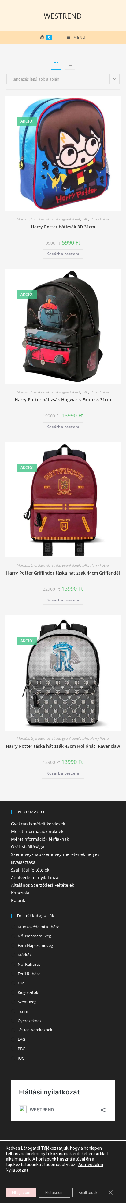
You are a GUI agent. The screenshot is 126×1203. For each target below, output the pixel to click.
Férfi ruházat (30, 973)
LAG (85, 219)
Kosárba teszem (63, 253)
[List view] (70, 64)
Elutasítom (54, 1192)
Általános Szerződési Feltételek (42, 885)
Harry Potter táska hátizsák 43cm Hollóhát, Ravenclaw (63, 746)
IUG (21, 1058)
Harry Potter (99, 219)
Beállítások (88, 1192)
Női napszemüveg (34, 936)
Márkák (23, 219)
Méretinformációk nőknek (37, 831)
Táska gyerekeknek (66, 219)
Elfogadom (21, 1192)
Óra (21, 983)
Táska (23, 1011)
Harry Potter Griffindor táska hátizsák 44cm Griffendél (63, 573)
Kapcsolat (21, 893)
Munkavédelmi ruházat (39, 926)
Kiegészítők (28, 992)
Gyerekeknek (40, 219)
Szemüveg (27, 1001)
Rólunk (18, 900)
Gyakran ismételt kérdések (38, 824)
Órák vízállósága (27, 847)
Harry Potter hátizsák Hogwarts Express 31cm (63, 400)
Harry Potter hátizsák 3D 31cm (63, 227)
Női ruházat (29, 964)
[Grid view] (56, 64)
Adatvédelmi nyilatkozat (35, 877)
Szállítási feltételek (30, 870)
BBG (21, 1048)
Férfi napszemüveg (35, 945)
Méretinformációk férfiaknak (40, 839)
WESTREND (63, 16)
